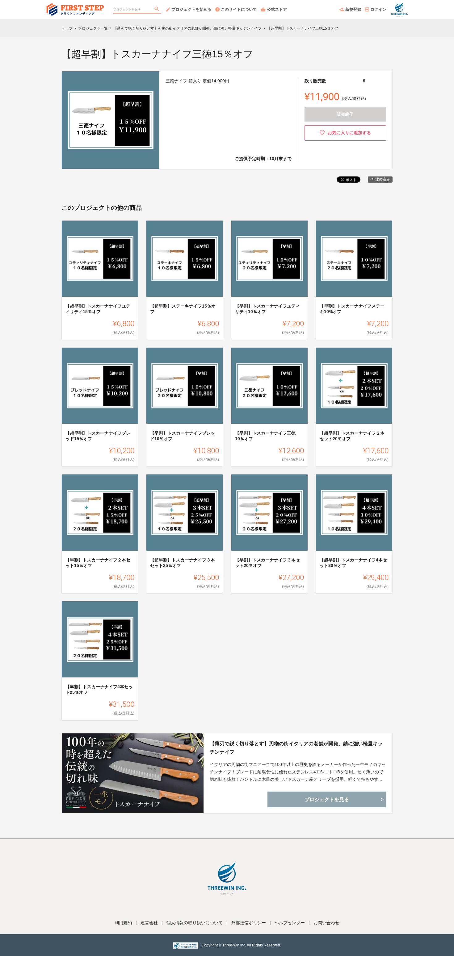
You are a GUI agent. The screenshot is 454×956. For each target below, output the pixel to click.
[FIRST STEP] (75, 6)
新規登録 (353, 9)
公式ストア (277, 9)
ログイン (378, 9)
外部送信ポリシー (248, 922)
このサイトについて (239, 9)
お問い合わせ (326, 922)
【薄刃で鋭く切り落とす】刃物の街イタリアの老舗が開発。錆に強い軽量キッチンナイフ (296, 748)
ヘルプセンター (290, 922)
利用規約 (123, 922)
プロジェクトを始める (191, 9)
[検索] (157, 10)
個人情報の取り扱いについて (194, 922)
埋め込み (382, 179)
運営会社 (149, 922)
